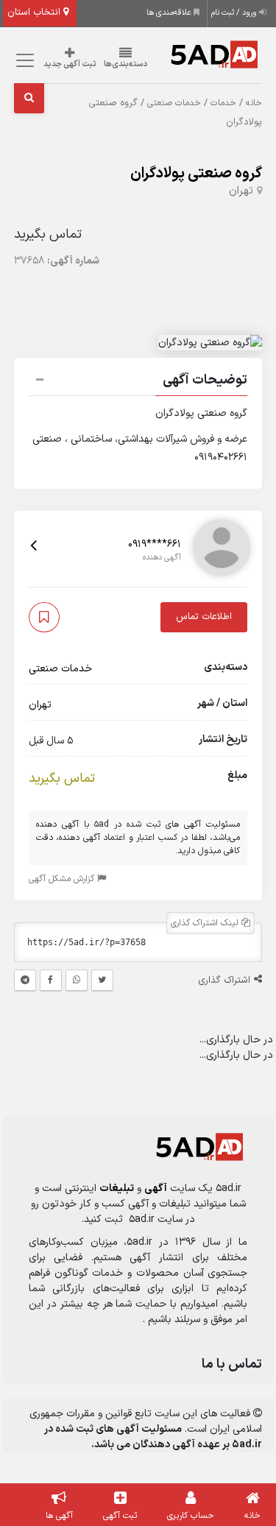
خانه (254, 103)
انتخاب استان (35, 12)
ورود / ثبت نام (235, 13)
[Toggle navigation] (23, 61)
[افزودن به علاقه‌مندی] (44, 617)
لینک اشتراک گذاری (206, 923)
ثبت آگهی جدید (69, 64)
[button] (138, 382)
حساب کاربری (190, 1515)
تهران (241, 191)
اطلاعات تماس (204, 617)
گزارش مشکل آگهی (63, 879)
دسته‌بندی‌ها (126, 64)
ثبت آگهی (120, 1515)
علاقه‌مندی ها (170, 13)
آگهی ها (59, 1515)
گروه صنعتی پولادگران (196, 174)
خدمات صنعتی (174, 103)
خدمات (223, 103)
